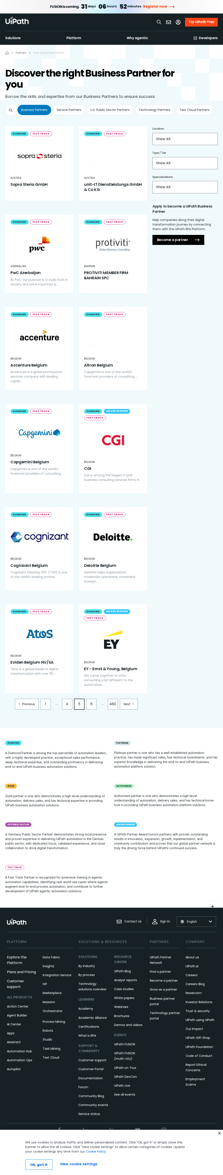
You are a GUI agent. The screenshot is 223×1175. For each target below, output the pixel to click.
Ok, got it (39, 1164)
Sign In (165, 921)
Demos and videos (128, 1025)
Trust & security (198, 1011)
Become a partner (172, 239)
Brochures (121, 1016)
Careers (192, 975)
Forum (83, 1087)
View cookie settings (78, 1164)
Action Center (17, 1006)
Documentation (90, 1078)
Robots (48, 1030)
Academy (85, 1008)
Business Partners (34, 110)
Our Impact (194, 1029)
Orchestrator (53, 1011)
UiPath (122, 1085)
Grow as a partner (163, 989)
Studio (47, 1039)
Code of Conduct (199, 1056)
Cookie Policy (96, 1151)
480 (112, 703)
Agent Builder (17, 1015)
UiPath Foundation (199, 1047)
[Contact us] (168, 22)
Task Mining (51, 1048)
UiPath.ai (192, 966)
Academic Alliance (92, 1018)
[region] (111, 1152)
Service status (89, 1114)
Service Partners (69, 110)
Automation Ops (19, 1060)
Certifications (88, 1026)
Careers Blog (195, 984)
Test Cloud (51, 1057)
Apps (10, 1033)
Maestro (49, 1002)
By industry (86, 966)
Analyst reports (125, 980)
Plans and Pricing (21, 971)
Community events (93, 1105)
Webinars (121, 1007)
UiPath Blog (122, 971)
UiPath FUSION (124, 1044)
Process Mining (54, 1021)
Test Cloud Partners (194, 110)
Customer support (92, 1060)
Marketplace (52, 993)
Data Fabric (51, 957)
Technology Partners (154, 110)
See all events (124, 1094)
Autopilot (14, 1069)
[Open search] (159, 22)
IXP (45, 984)
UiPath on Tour (125, 1068)
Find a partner (160, 971)
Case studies (124, 989)
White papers (124, 998)
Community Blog (91, 1096)
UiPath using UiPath (200, 1020)
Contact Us (133, 921)
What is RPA (87, 1035)
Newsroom (194, 993)
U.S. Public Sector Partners (110, 110)
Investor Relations (199, 1002)
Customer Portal (90, 1069)
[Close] (219, 1133)
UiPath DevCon (125, 1077)
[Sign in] (178, 22)
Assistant (14, 1042)
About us (192, 957)
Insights (48, 966)
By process (86, 975)
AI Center (14, 1024)
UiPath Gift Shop (198, 1038)
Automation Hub (19, 1051)
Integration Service (57, 975)
